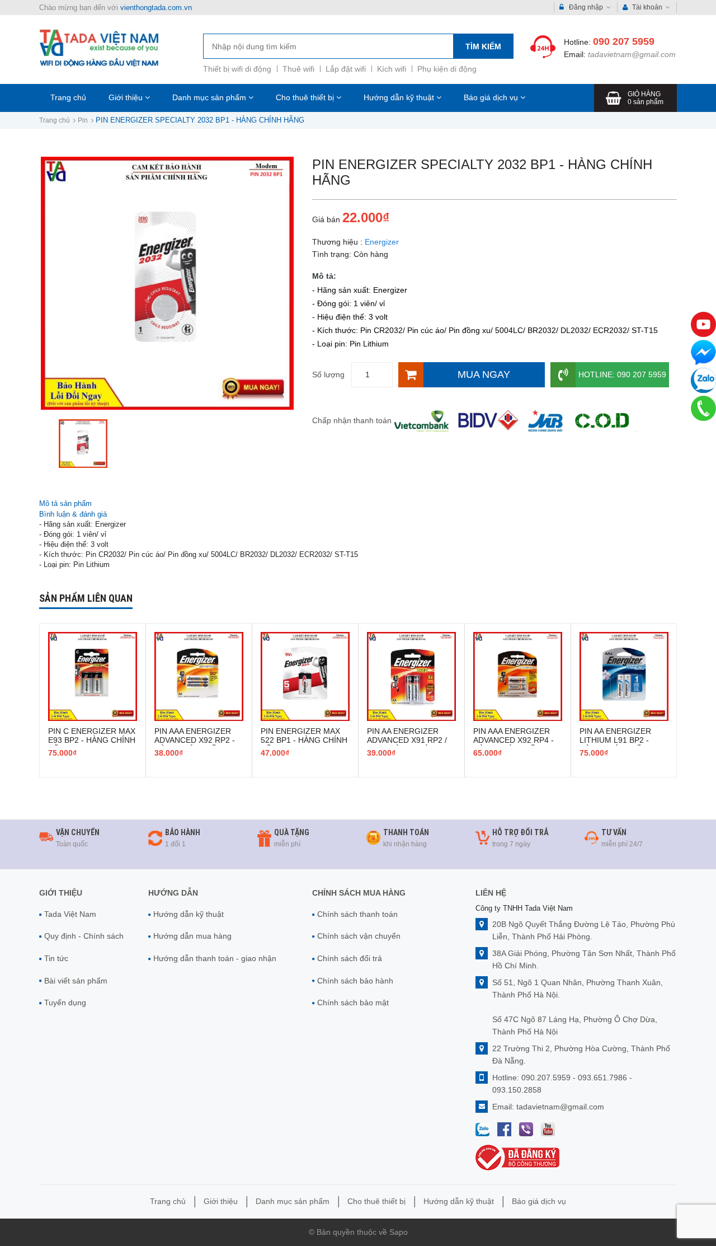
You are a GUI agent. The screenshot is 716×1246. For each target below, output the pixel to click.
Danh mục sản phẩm (210, 97)
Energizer (382, 241)
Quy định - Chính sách (84, 935)
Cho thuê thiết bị (306, 97)
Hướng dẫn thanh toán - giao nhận (214, 958)
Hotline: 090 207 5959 (622, 374)
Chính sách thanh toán (357, 914)
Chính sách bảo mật (353, 1002)
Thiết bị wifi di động (237, 68)
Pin (83, 120)
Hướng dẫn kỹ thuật (400, 97)
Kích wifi (391, 68)
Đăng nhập (586, 7)
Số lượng (328, 374)
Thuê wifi (298, 68)
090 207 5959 (623, 41)
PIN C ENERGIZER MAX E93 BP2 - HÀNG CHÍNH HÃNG (91, 740)
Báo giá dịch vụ (492, 97)
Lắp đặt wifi (346, 68)
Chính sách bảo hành (355, 980)
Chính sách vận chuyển (359, 935)
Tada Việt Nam (70, 914)
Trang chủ (68, 97)
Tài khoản (647, 7)
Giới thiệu (127, 97)
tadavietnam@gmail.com (632, 54)
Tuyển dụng (65, 1002)
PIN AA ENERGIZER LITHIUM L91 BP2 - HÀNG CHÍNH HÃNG (616, 740)
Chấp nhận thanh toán (352, 420)
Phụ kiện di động (447, 68)
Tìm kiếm (483, 46)
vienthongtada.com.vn (156, 7)
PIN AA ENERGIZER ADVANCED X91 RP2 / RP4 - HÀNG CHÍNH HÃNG (407, 744)
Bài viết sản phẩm (75, 980)
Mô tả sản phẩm (65, 503)
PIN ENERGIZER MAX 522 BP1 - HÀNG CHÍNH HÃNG (304, 740)
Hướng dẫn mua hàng (192, 935)
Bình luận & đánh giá (73, 514)
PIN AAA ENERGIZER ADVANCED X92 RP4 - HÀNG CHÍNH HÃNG (513, 740)
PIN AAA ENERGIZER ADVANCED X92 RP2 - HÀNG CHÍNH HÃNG (194, 740)
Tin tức (56, 958)
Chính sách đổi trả (349, 958)
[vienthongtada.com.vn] (99, 48)
